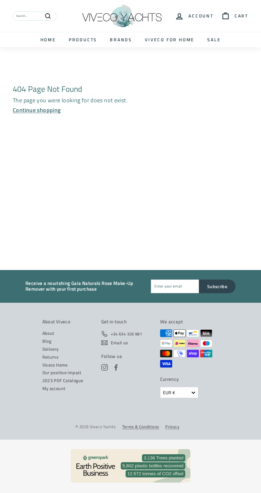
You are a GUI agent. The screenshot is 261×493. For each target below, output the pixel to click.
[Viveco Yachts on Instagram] (104, 367)
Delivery (50, 349)
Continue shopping (36, 110)
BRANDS (121, 39)
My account (54, 388)
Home (48, 39)
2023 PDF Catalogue (62, 380)
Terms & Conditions (140, 427)
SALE (214, 39)
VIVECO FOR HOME (169, 39)
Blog (47, 341)
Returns (50, 357)
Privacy (172, 427)
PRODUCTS (83, 39)
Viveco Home (55, 364)
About (48, 333)
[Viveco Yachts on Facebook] (116, 367)
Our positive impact (61, 372)
